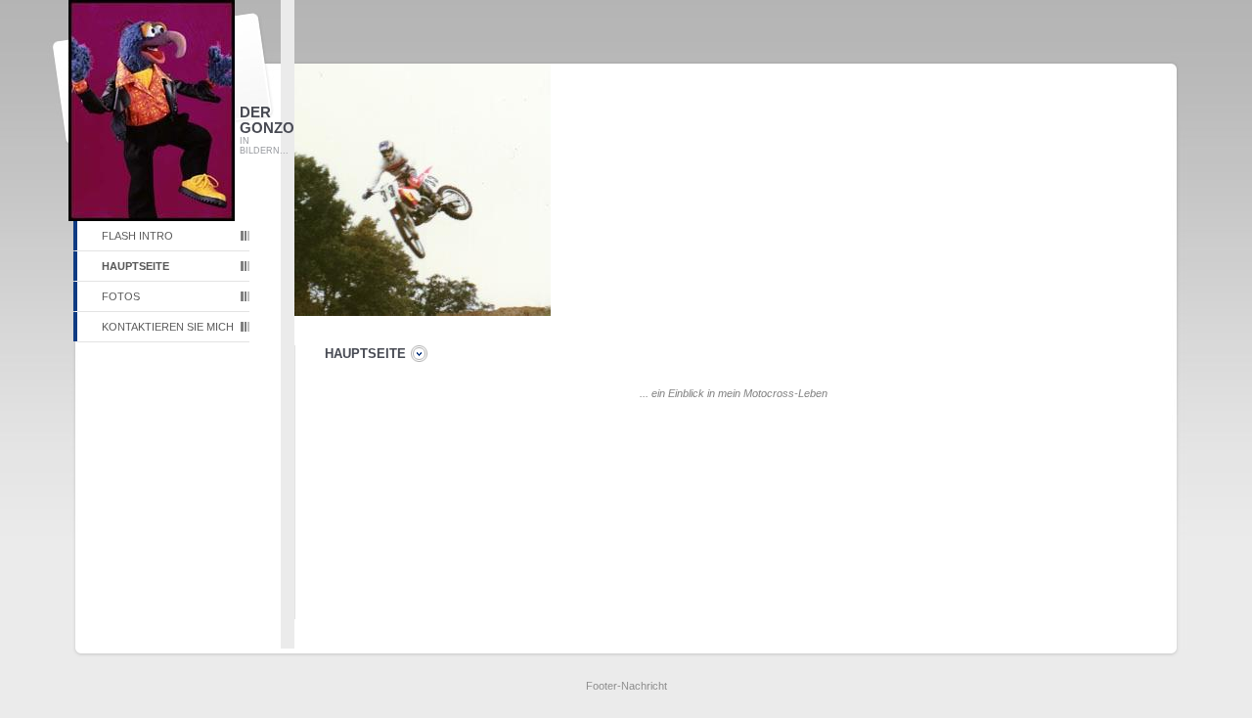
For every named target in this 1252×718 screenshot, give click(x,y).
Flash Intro (137, 236)
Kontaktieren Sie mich (168, 327)
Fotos (121, 296)
